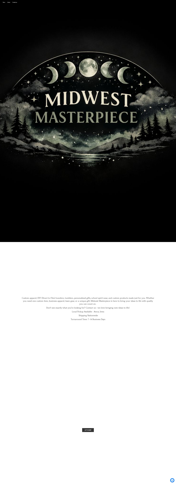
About (8, 2)
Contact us (14, 2)
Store (4, 2)
